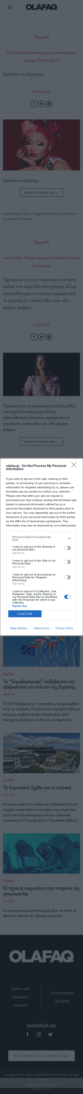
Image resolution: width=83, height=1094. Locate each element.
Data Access (41, 628)
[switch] (67, 548)
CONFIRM (25, 613)
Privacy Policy (64, 628)
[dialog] (41, 547)
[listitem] (41, 538)
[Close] (75, 466)
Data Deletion (18, 628)
